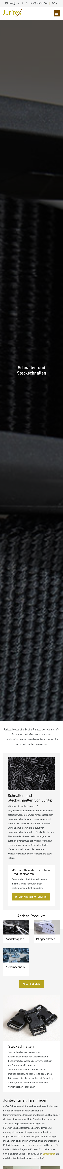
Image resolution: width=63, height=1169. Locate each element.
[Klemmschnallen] (16, 955)
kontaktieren (49, 1153)
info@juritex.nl (16, 3)
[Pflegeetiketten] (47, 927)
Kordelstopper (15, 939)
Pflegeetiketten (46, 939)
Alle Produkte (31, 984)
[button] (57, 13)
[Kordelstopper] (16, 927)
